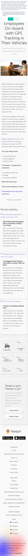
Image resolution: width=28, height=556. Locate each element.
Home (14, 450)
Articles (14, 481)
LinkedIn (15, 530)
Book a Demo (14, 461)
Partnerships (14, 488)
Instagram (15, 526)
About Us (14, 458)
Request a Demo (14, 416)
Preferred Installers (14, 495)
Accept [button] (10, 19)
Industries (14, 469)
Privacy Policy (14, 550)
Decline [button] (17, 19)
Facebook (15, 522)
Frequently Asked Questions (14, 499)
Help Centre (14, 472)
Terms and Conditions (14, 548)
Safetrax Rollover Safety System (14, 454)
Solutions (14, 465)
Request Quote (14, 410)
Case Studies (14, 484)
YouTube (15, 533)
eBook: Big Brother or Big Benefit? (14, 503)
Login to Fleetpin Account (14, 515)
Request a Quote (14, 506)
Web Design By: (14, 553)
